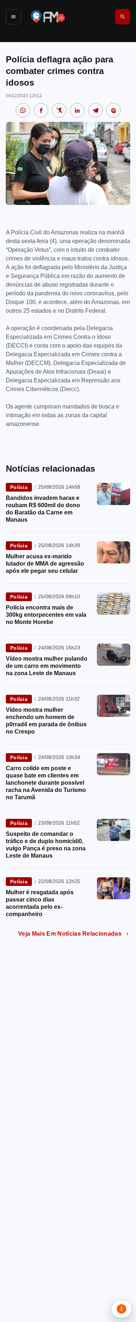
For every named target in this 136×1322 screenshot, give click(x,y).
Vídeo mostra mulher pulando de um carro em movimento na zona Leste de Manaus (46, 666)
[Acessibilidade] (121, 1309)
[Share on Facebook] (41, 110)
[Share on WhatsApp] (23, 110)
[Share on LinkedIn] (77, 110)
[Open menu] (13, 16)
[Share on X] (59, 110)
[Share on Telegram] (95, 110)
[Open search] (122, 16)
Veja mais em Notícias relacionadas (69, 934)
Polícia (19, 487)
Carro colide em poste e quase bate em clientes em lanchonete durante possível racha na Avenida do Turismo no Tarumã (46, 782)
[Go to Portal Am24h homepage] (48, 16)
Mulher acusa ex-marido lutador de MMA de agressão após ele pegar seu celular (45, 563)
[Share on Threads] (113, 110)
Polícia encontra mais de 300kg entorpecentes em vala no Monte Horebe (46, 614)
